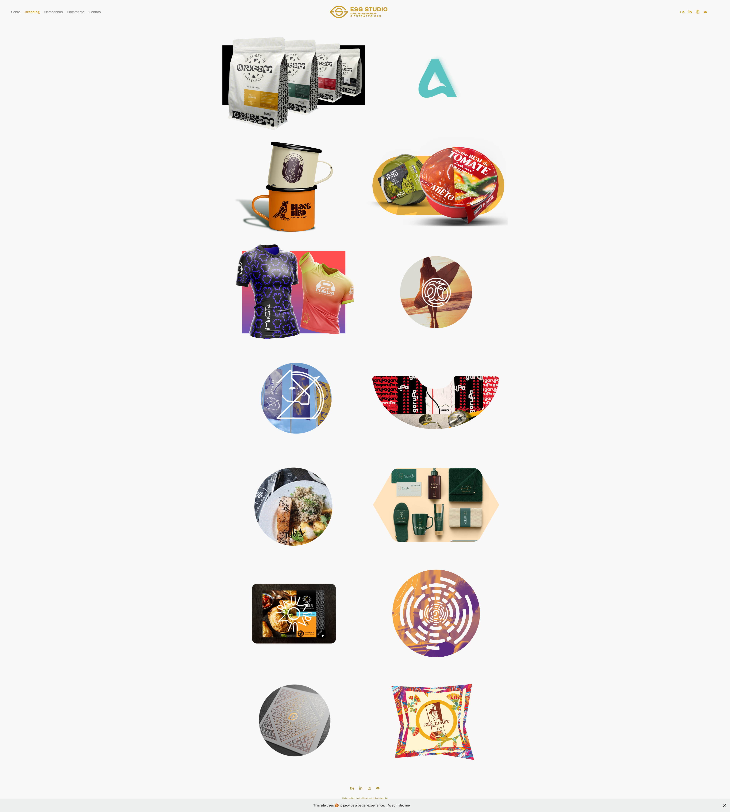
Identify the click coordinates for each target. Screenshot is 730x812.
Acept (392, 805)
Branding (32, 11)
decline (404, 805)
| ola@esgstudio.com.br (372, 798)
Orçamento (75, 12)
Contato (95, 12)
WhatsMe (349, 798)
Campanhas (53, 12)
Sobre (15, 12)
